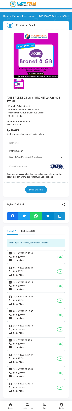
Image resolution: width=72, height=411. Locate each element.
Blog (44, 408)
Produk (15, 16)
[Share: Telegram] (48, 216)
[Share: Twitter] (24, 216)
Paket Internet (28, 16)
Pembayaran (16, 151)
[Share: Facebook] (12, 216)
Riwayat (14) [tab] (12, 231)
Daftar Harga (27, 408)
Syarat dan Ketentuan (31, 177)
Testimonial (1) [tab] (28, 231)
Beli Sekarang (36, 189)
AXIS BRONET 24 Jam (49, 16)
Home (10, 408)
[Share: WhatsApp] (36, 216)
